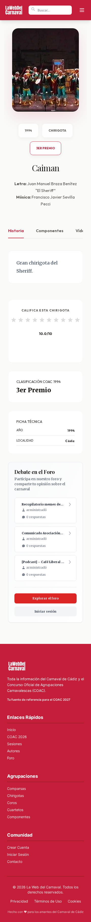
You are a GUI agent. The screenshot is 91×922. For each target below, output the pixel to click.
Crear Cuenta (18, 847)
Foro (10, 758)
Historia (16, 230)
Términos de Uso (48, 901)
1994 (28, 130)
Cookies (74, 901)
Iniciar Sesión (18, 854)
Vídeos (82, 230)
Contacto (14, 861)
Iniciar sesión (45, 611)
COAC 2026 (17, 737)
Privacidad (19, 901)
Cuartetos (15, 810)
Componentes (49, 230)
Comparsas (16, 788)
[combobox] (50, 10)
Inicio (11, 729)
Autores (13, 751)
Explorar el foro (46, 598)
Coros (12, 802)
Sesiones (14, 744)
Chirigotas (15, 795)
